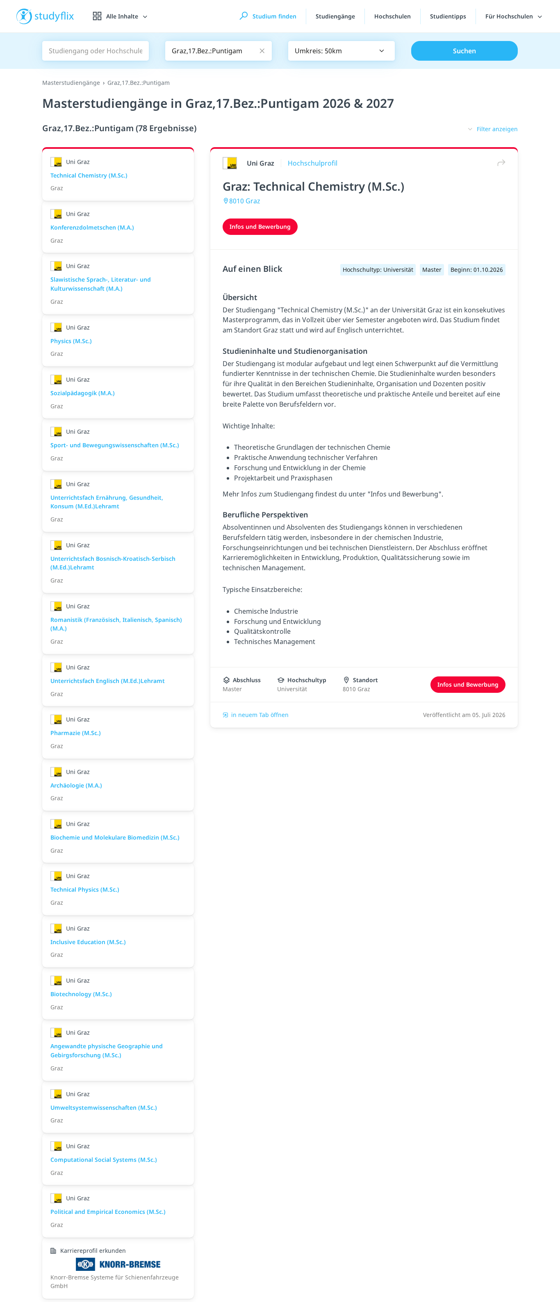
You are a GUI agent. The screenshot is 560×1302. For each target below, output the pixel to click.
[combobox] (341, 51)
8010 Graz (244, 200)
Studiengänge (335, 16)
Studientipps (448, 16)
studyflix (54, 16)
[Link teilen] (499, 163)
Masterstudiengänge (71, 82)
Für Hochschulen (510, 16)
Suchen (464, 50)
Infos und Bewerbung (260, 226)
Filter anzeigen (497, 129)
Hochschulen (392, 16)
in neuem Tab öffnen (260, 715)
